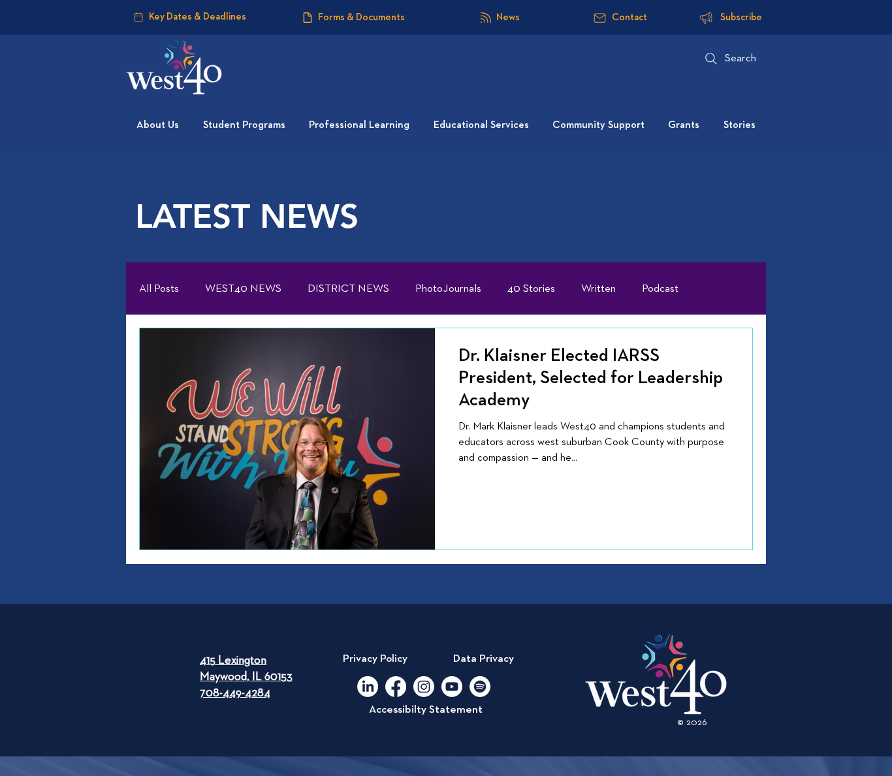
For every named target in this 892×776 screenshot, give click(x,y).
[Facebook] (395, 686)
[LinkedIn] (367, 686)
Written (598, 288)
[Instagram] (423, 686)
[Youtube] (451, 686)
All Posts (159, 288)
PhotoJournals (448, 288)
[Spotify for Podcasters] (480, 686)
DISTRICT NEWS (348, 288)
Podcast (660, 288)
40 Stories (531, 288)
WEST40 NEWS (243, 288)
